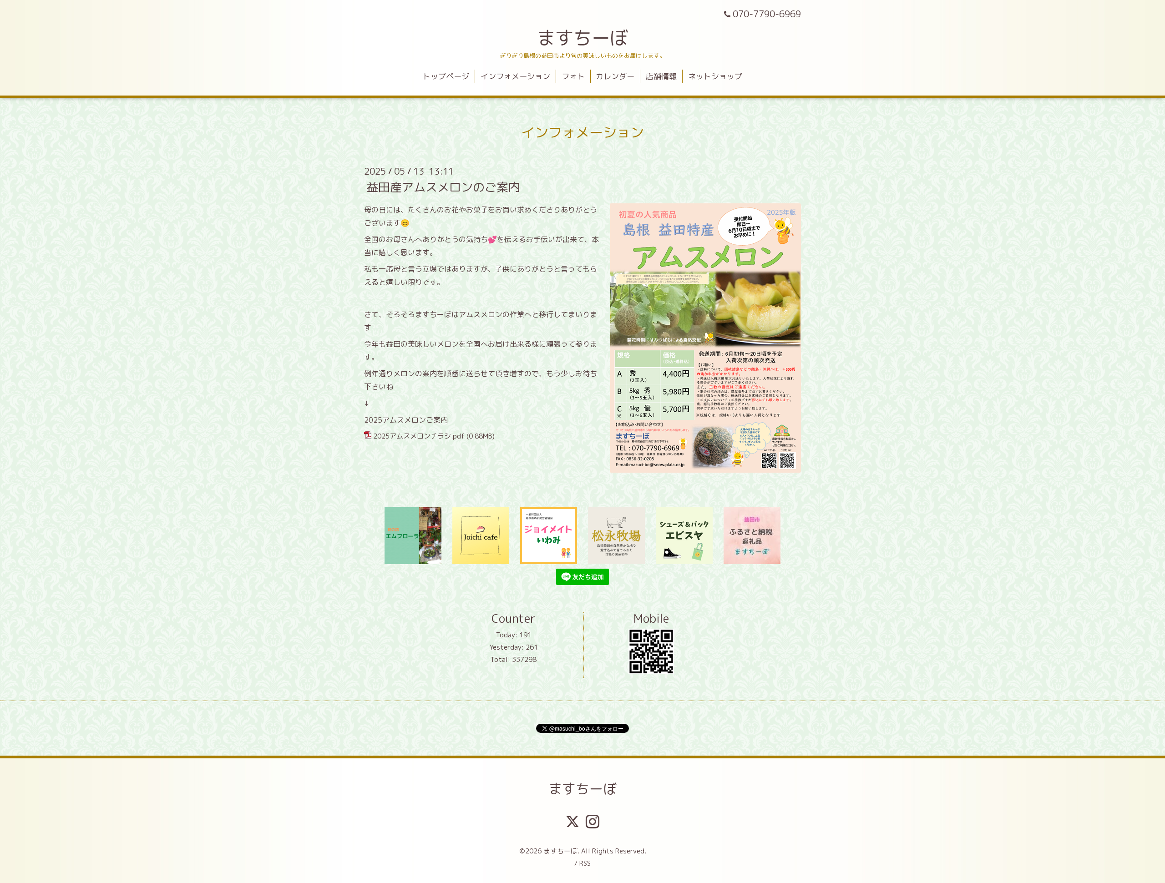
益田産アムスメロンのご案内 (443, 187)
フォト (573, 76)
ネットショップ (715, 76)
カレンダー (615, 76)
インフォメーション (515, 76)
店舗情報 (661, 76)
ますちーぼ (582, 37)
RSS (585, 863)
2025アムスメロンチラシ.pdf (419, 436)
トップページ (446, 76)
